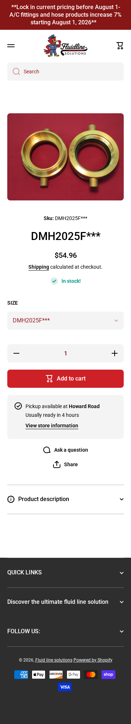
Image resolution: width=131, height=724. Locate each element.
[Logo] (65, 45)
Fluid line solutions (53, 660)
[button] (120, 45)
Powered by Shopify (93, 660)
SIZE (12, 303)
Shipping (38, 267)
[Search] (13, 71)
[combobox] (65, 71)
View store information (51, 425)
